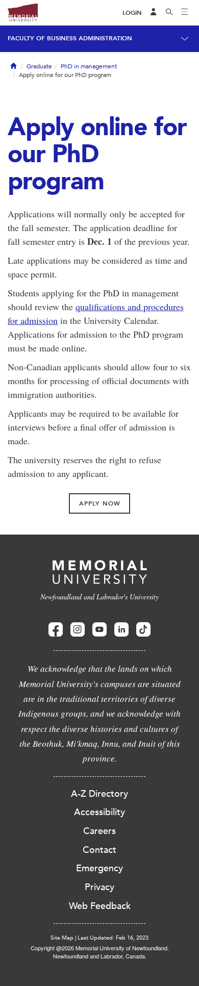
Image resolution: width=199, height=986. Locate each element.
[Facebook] (55, 629)
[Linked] (121, 629)
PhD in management (89, 66)
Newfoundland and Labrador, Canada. (99, 956)
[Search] (169, 13)
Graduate (39, 66)
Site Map (62, 937)
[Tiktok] (143, 629)
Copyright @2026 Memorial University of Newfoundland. (100, 948)
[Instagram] (77, 629)
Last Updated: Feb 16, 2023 (113, 937)
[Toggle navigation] (184, 12)
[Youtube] (99, 629)
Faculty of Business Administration (70, 38)
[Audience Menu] (153, 13)
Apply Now (99, 503)
